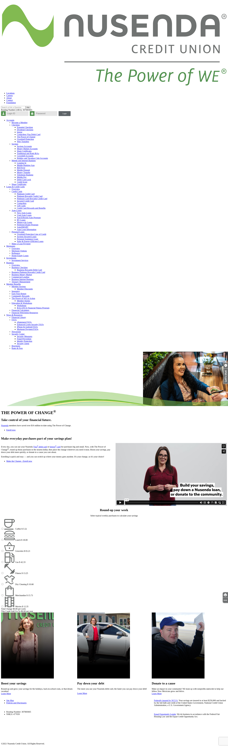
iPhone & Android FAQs (27, 327)
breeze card (55, 447)
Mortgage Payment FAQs (27, 329)
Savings (15, 144)
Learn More (6, 693)
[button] (225, 383)
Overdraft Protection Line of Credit (31, 234)
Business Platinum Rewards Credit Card (28, 272)
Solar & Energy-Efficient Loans (30, 241)
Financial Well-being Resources (25, 313)
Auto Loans (17, 210)
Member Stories (23, 301)
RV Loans (21, 220)
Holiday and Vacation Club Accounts (32, 158)
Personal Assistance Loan (27, 239)
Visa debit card (40, 447)
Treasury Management (21, 282)
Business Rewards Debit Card (29, 270)
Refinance (16, 253)
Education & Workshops (22, 303)
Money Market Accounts (27, 149)
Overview (16, 189)
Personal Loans (18, 232)
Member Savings (19, 286)
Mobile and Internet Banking (24, 160)
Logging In (21, 163)
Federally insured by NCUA (166, 700)
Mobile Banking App (26, 165)
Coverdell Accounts (25, 156)
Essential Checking (25, 127)
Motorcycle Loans (24, 222)
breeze (19, 132)
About (9, 98)
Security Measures (24, 336)
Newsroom (16, 332)
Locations (10, 93)
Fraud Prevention (24, 339)
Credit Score (22, 182)
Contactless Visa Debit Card (28, 134)
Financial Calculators (20, 310)
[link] (225, 595)
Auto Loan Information (26, 229)
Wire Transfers (23, 141)
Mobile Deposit (23, 170)
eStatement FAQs (24, 322)
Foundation (11, 103)
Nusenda (4, 425)
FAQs (14, 320)
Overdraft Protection (25, 139)
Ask (28, 107)
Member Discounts (25, 289)
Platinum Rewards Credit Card (29, 196)
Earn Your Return (19, 294)
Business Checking (20, 267)
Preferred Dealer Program (27, 225)
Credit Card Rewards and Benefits (31, 208)
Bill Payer (21, 168)
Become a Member (19, 122)
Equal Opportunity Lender (165, 714)
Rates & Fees (17, 348)
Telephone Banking (25, 175)
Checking (16, 125)
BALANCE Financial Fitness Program (33, 308)
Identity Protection (24, 341)
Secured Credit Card (25, 201)
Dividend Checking (25, 130)
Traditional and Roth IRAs (28, 153)
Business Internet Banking (23, 279)
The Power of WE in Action (23, 298)
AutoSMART (22, 227)
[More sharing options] (225, 600)
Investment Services (20, 260)
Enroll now (11, 430)
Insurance (16, 291)
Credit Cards (17, 191)
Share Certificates (24, 151)
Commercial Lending (20, 277)
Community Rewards (20, 296)
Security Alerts (23, 343)
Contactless (21, 203)
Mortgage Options (19, 251)
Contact (9, 100)
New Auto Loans (24, 213)
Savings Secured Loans (26, 236)
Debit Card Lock (24, 179)
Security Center (18, 334)
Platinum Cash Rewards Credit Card (32, 198)
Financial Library (19, 317)
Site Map (10, 700)
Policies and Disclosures (16, 703)
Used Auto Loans (24, 215)
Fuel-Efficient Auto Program (29, 217)
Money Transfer (23, 172)
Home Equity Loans (20, 256)
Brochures (16, 346)
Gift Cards (21, 206)
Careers (9, 95)
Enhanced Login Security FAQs (30, 324)
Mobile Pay (22, 177)
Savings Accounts (24, 146)
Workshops (21, 305)
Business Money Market (22, 275)
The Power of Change (26, 137)
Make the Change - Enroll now (19, 461)
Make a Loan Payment (21, 244)
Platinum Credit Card (26, 194)
